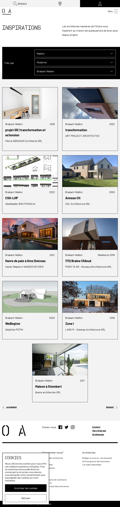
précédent (11, 407)
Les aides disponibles (91, 464)
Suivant (110, 407)
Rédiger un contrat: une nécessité (97, 458)
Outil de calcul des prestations (55, 486)
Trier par (9, 62)
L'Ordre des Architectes (52, 458)
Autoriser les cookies (25, 488)
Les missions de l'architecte (54, 479)
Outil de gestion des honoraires (96, 461)
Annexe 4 (22, 3)
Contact (96, 427)
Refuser (25, 498)
